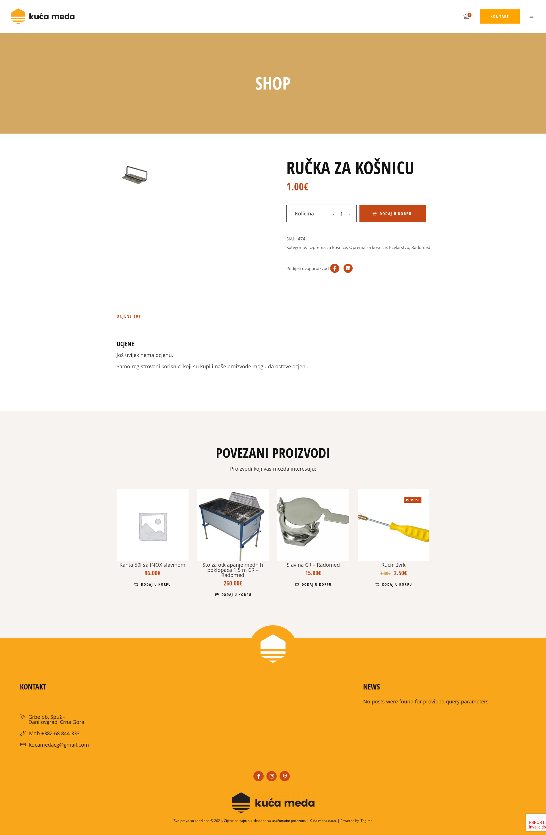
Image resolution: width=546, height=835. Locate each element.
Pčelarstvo (399, 247)
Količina (304, 213)
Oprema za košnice (328, 247)
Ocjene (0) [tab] (129, 316)
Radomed (420, 247)
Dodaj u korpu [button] (156, 584)
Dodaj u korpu (396, 213)
